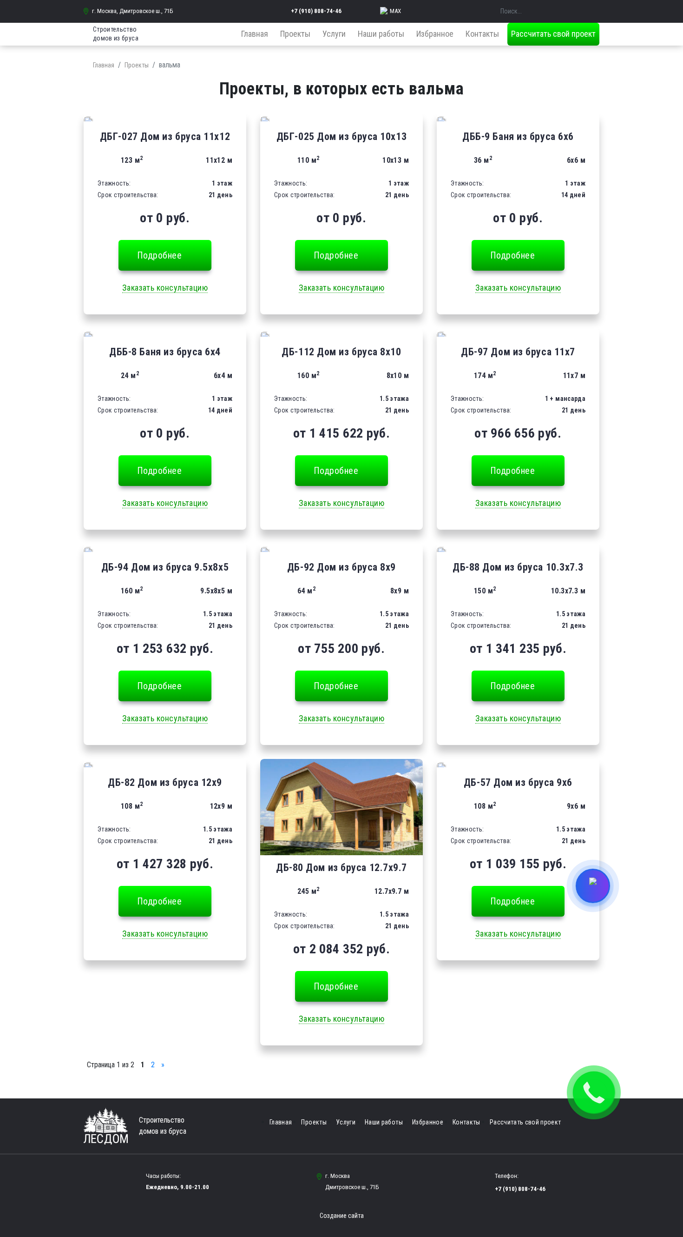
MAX (395, 10)
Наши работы (381, 34)
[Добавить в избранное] (88, 118)
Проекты (295, 34)
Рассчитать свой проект (553, 34)
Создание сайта (342, 1215)
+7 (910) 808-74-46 (316, 10)
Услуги (334, 34)
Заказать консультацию (165, 288)
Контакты (482, 34)
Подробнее (159, 255)
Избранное (434, 34)
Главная (254, 34)
